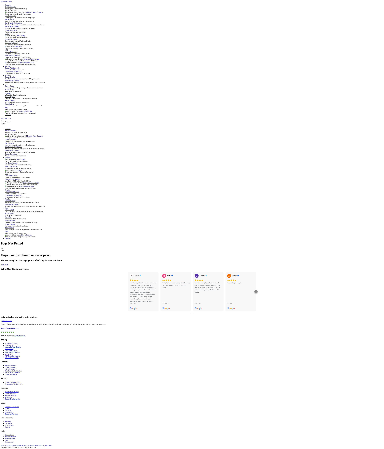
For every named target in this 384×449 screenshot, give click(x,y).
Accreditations (9, 104)
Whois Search (9, 19)
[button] (128, 291)
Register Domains (10, 7)
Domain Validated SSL (12, 68)
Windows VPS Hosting (12, 55)
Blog (6, 107)
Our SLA (8, 410)
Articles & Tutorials (25, 111)
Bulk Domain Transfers (12, 373)
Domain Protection (11, 30)
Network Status (10, 100)
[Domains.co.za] (6, 1)
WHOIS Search (10, 369)
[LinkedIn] (35, 445)
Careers (7, 427)
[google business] (45, 445)
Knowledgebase (10, 97)
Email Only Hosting (11, 43)
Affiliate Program (10, 437)
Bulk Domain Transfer (12, 26)
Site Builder (18, 46)
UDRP (7, 408)
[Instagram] (13, 445)
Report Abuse (9, 442)
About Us (8, 93)
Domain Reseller (10, 77)
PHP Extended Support (12, 356)
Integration (8, 397)
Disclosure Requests (11, 414)
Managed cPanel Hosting (31, 59)
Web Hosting (21, 35)
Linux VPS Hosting (11, 52)
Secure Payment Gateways (10, 328)
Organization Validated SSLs (14, 384)
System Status (9, 435)
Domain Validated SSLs (12, 382)
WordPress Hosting (11, 39)
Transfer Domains (10, 16)
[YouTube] (21, 445)
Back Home (4, 264)
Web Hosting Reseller (12, 80)
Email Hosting (9, 349)
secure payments (19, 335)
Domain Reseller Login (12, 399)
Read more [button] (133, 303)
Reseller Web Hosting (12, 392)
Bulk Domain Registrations (13, 23)
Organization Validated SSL (13, 71)
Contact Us (8, 423)
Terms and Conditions (12, 407)
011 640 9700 (9, 89)
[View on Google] (132, 276)
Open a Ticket (9, 86)
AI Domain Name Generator (34, 12)
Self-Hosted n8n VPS (27, 62)
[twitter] (28, 445)
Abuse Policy (9, 412)
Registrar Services (10, 395)
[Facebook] (5, 445)
